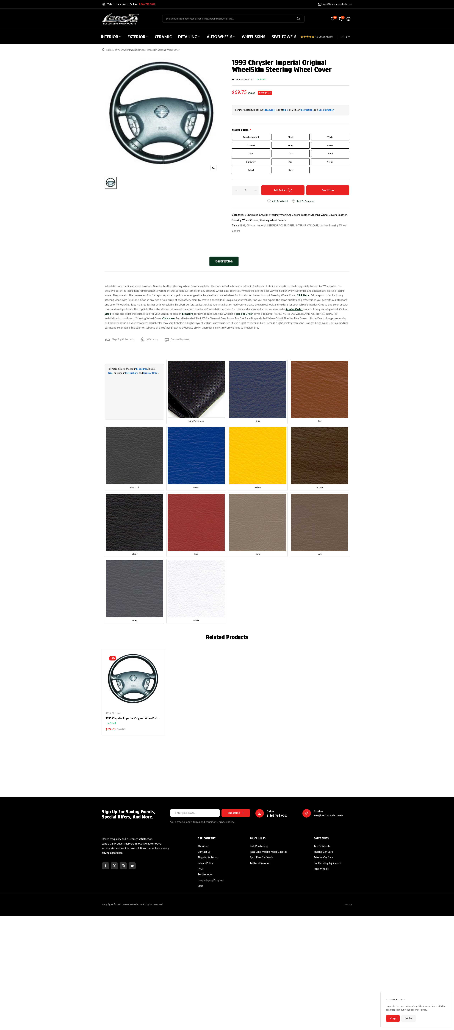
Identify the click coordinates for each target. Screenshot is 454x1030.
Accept (392, 1018)
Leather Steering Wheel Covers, (319, 214)
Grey (290, 145)
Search (348, 904)
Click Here (303, 295)
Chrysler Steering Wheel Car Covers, (280, 214)
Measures (269, 109)
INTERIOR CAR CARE (307, 225)
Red (290, 161)
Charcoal (251, 145)
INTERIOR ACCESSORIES (280, 225)
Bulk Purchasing (259, 846)
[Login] (348, 19)
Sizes (108, 313)
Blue (291, 170)
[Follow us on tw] (114, 865)
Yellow (330, 161)
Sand (330, 153)
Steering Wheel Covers (272, 220)
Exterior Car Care (323, 857)
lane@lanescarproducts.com (337, 4)
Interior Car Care (323, 851)
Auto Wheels (321, 868)
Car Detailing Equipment (327, 863)
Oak (291, 153)
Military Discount (260, 863)
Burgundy (251, 161)
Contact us (204, 851)
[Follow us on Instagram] (123, 865)
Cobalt (251, 170)
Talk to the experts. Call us (131, 4)
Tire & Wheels (322, 846)
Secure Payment (180, 339)
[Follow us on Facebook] (105, 865)
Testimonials (205, 874)
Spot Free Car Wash (261, 857)
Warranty (152, 339)
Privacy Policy (205, 863)
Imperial (261, 225)
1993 (242, 225)
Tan (251, 153)
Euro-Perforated (251, 137)
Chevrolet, (253, 214)
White (330, 137)
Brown (330, 145)
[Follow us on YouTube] (132, 865)
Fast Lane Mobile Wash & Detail (268, 851)
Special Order (326, 109)
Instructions (307, 109)
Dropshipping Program (210, 880)
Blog (200, 885)
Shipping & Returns (123, 339)
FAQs (201, 868)
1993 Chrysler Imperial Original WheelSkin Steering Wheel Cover (132, 718)
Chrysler (251, 225)
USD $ (344, 36)
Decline (408, 1018)
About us (203, 846)
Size (285, 109)
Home (109, 49)
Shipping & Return (208, 857)
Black (290, 137)
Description (223, 261)
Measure (187, 313)
